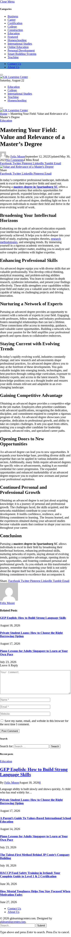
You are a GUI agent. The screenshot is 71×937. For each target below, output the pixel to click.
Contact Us (14, 63)
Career (12, 19)
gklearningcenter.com (13, 921)
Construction (15, 30)
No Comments (14, 160)
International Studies (20, 43)
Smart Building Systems (22, 53)
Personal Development (21, 50)
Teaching (13, 57)
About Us (13, 67)
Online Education (18, 47)
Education (14, 33)
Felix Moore (17, 156)
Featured (13, 36)
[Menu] (1, 74)
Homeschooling (17, 40)
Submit (41, 925)
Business (13, 16)
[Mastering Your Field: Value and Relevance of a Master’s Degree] (27, 166)
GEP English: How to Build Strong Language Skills (33, 617)
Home (3, 113)
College (12, 26)
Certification (15, 23)
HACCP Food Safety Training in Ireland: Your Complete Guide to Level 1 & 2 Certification (30, 874)
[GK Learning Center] (14, 77)
